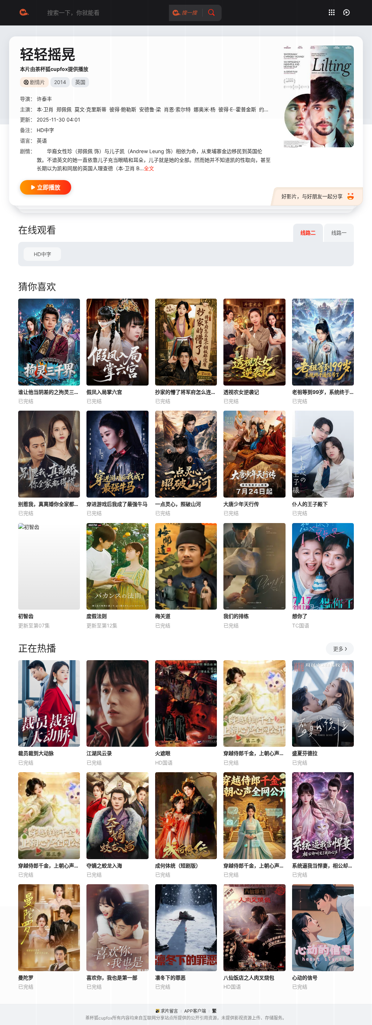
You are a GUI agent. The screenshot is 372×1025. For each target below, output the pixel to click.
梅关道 (162, 616)
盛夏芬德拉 (305, 753)
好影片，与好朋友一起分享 (312, 196)
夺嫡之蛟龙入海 (104, 865)
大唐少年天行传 (241, 504)
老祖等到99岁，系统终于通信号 (323, 392)
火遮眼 (162, 753)
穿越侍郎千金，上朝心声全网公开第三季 (49, 865)
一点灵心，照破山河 (178, 504)
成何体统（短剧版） (178, 865)
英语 (42, 140)
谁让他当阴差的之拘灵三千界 (49, 392)
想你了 (299, 616)
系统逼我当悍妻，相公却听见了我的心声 (323, 865)
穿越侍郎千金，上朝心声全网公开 (254, 865)
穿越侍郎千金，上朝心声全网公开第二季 (254, 753)
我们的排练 (236, 616)
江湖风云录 (99, 753)
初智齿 (25, 616)
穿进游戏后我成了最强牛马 (116, 504)
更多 (338, 649)
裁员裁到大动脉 (36, 753)
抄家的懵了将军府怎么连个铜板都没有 (186, 392)
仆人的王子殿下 (310, 504)
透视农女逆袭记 (241, 392)
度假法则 (96, 616)
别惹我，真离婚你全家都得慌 (49, 504)
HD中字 (42, 254)
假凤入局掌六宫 (104, 392)
